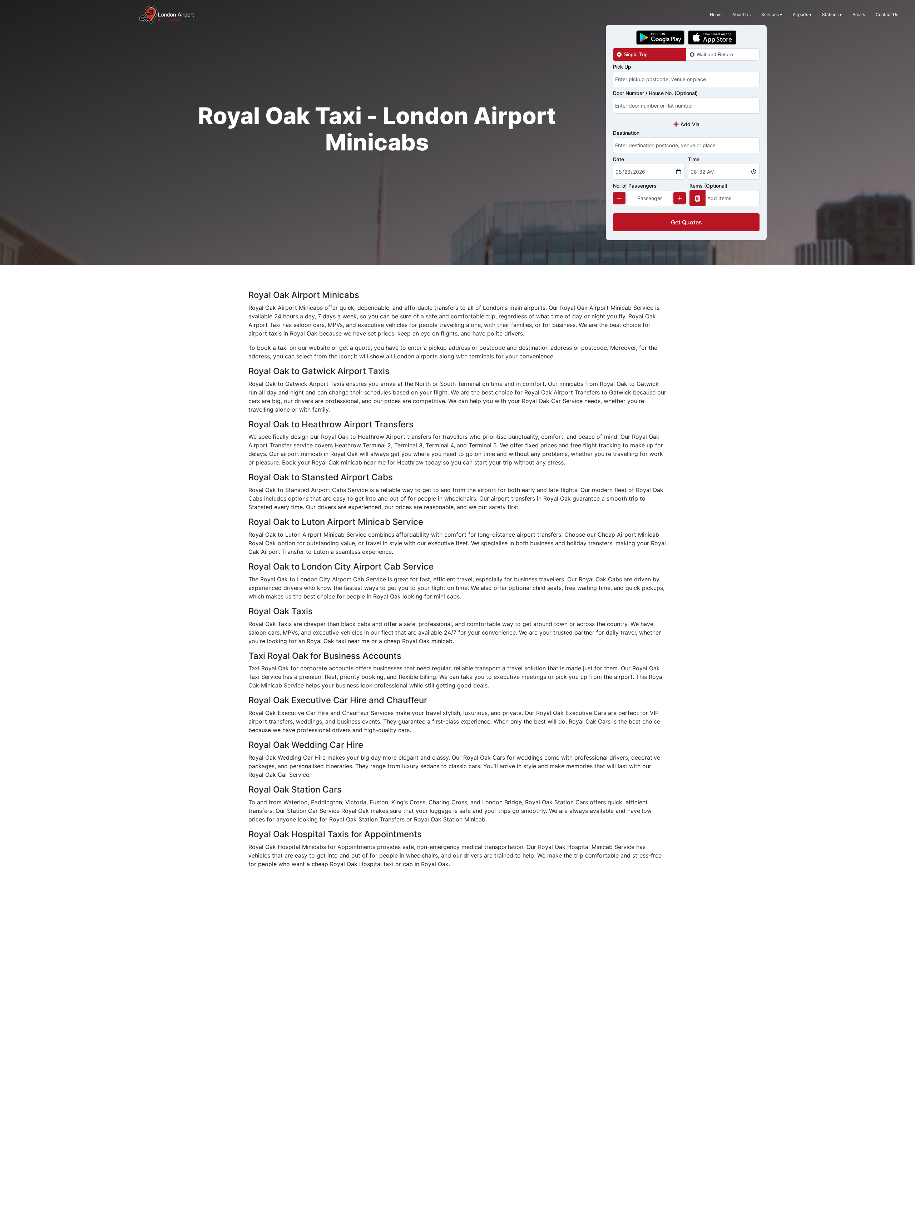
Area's (858, 14)
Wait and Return (715, 54)
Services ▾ (771, 14)
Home (716, 14)
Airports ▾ (802, 14)
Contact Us (887, 14)
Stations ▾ (832, 14)
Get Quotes (686, 222)
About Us (741, 14)
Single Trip (636, 54)
